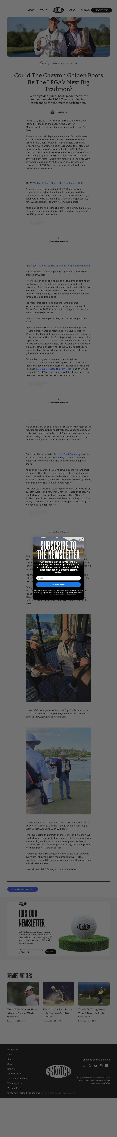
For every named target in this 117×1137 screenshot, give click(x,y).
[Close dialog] (81, 540)
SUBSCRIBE (58, 584)
